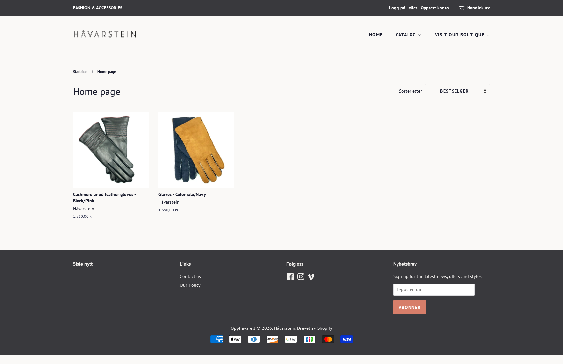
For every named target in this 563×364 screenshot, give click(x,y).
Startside (80, 71)
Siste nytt (83, 264)
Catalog (407, 34)
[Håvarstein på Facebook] (290, 278)
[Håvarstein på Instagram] (300, 278)
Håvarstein (284, 328)
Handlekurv (478, 8)
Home (376, 34)
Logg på (397, 8)
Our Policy (190, 285)
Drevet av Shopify (314, 328)
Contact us (190, 276)
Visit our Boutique (460, 34)
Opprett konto (435, 8)
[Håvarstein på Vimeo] (311, 278)
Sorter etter (410, 91)
